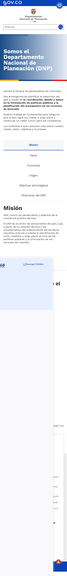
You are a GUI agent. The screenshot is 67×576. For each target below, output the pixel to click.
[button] (59, 5)
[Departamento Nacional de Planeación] (33, 16)
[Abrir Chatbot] (58, 562)
